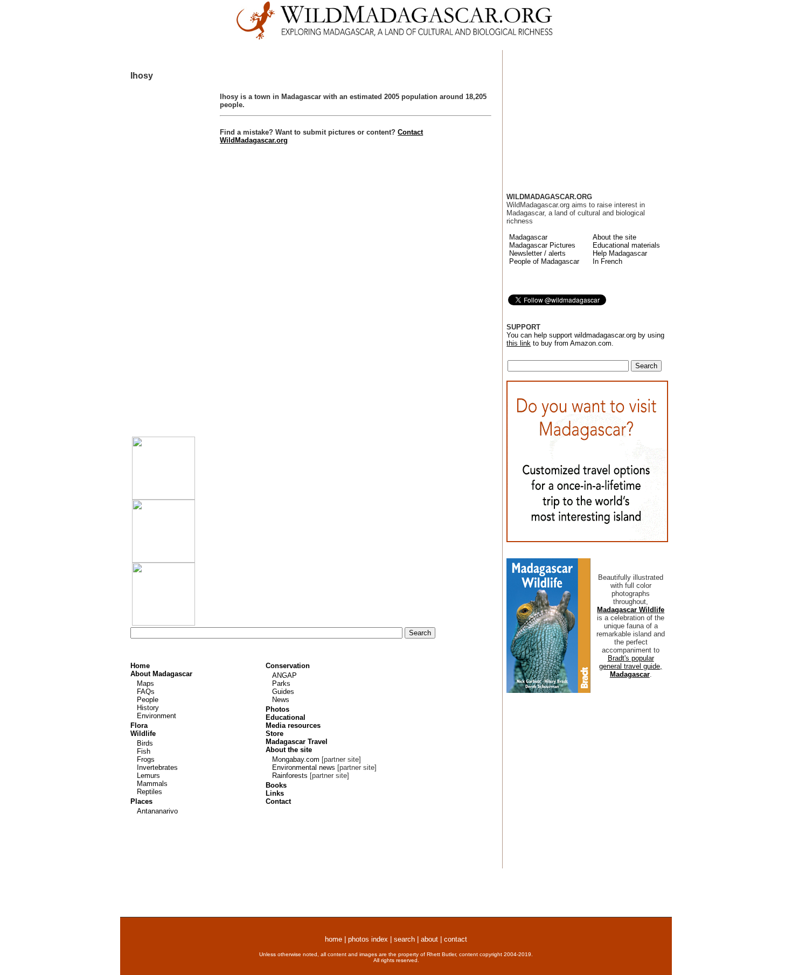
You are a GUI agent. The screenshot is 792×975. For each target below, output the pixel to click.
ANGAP (284, 675)
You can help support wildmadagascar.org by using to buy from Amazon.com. (585, 504)
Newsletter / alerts (537, 253)
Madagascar (528, 237)
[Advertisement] (175, 255)
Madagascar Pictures (542, 245)
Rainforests (290, 775)
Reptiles (149, 792)
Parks (281, 683)
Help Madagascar (620, 253)
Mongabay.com (295, 759)
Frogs (146, 759)
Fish (143, 751)
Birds (145, 743)
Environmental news (303, 767)
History (148, 708)
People (147, 700)
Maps (145, 683)
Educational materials (626, 245)
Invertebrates (157, 767)
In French (607, 261)
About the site (614, 237)
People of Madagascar (544, 261)
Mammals (152, 784)
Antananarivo (157, 811)
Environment (156, 716)
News (280, 700)
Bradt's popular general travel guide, (630, 666)
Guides (283, 692)
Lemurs (148, 775)
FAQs (146, 692)
